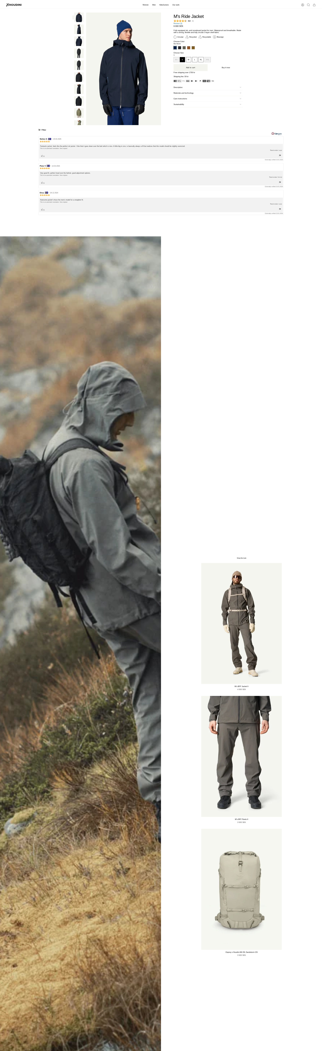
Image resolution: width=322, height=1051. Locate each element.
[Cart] (314, 5)
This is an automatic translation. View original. (54, 148)
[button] (145, 5)
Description (178, 87)
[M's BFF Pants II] (241, 756)
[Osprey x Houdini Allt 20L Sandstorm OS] (241, 889)
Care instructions (180, 99)
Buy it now (226, 68)
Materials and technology (184, 93)
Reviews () (178, 23)
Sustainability (179, 104)
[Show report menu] (280, 155)
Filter (43, 130)
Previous (86, 68)
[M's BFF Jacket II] (241, 623)
